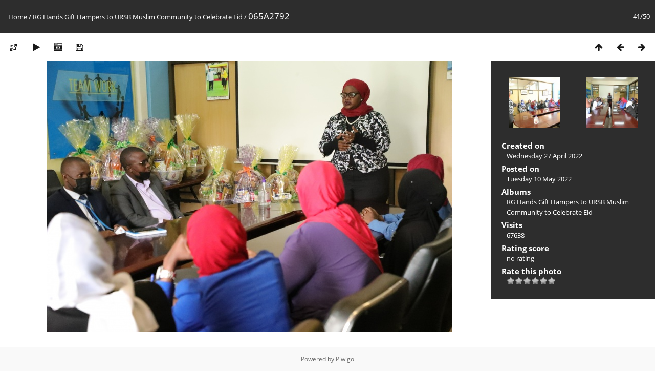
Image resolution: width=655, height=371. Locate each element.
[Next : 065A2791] (641, 47)
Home (17, 17)
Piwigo (345, 359)
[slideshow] (36, 47)
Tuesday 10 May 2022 (539, 178)
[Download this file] (79, 47)
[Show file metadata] (58, 47)
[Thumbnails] (598, 47)
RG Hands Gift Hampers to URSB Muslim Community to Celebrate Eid (138, 17)
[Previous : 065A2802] (620, 47)
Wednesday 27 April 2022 (544, 155)
